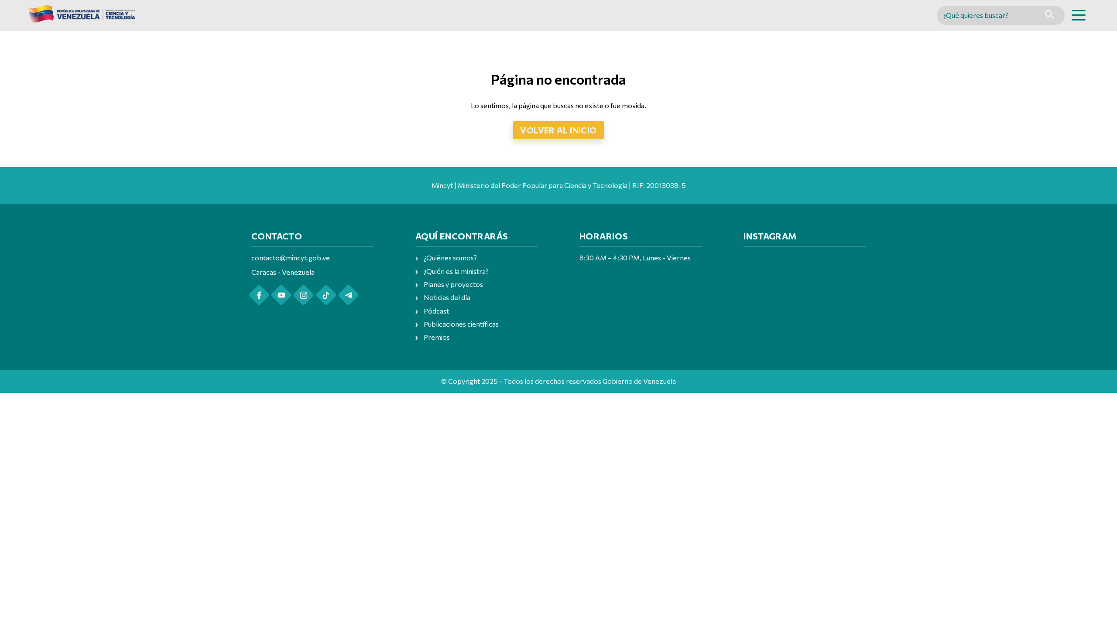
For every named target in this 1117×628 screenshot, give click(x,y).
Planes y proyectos (453, 284)
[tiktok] (326, 295)
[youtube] (281, 295)
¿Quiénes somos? (450, 257)
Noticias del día (447, 297)
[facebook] (259, 295)
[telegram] (348, 295)
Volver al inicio (558, 130)
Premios (437, 337)
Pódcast (436, 311)
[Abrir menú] (1078, 15)
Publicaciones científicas (461, 324)
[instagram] (303, 295)
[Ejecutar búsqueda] (1049, 15)
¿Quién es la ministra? (456, 271)
